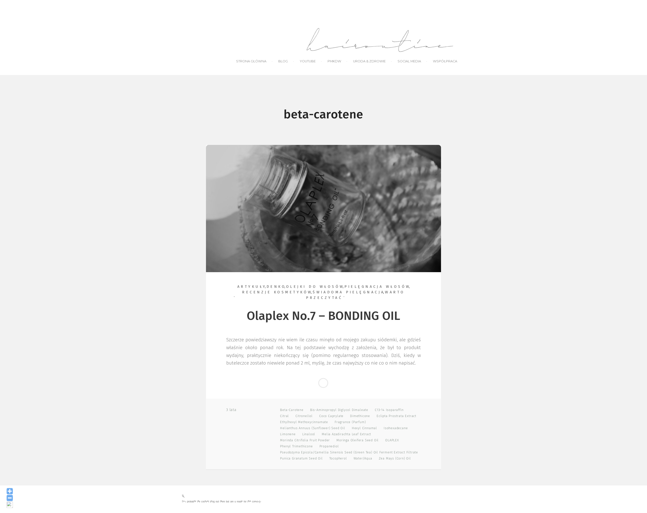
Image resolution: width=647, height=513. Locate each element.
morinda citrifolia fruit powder (305, 440)
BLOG (283, 61)
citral (284, 416)
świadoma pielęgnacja (349, 292)
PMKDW (334, 61)
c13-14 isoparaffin (389, 410)
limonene (287, 434)
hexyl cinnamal (364, 428)
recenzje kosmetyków (277, 292)
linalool (308, 434)
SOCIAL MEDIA (409, 61)
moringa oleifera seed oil (357, 440)
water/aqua (363, 458)
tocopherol (338, 458)
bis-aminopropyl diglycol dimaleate (339, 410)
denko (276, 287)
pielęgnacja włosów (377, 287)
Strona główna (251, 61)
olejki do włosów (315, 287)
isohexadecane (396, 428)
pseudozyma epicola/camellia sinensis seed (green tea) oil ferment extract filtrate (349, 452)
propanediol (329, 446)
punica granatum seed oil (301, 458)
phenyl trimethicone (296, 446)
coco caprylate (331, 416)
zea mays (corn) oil (395, 458)
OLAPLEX (392, 440)
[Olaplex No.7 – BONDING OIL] (323, 208)
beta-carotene (291, 410)
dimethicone (360, 416)
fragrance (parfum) (350, 422)
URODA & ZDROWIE (369, 61)
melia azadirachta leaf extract (346, 434)
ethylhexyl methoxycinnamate (304, 422)
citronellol (304, 416)
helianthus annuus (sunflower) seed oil (312, 428)
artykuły (252, 287)
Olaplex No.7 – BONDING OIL (323, 316)
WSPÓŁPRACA (445, 61)
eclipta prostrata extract (396, 416)
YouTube (308, 61)
